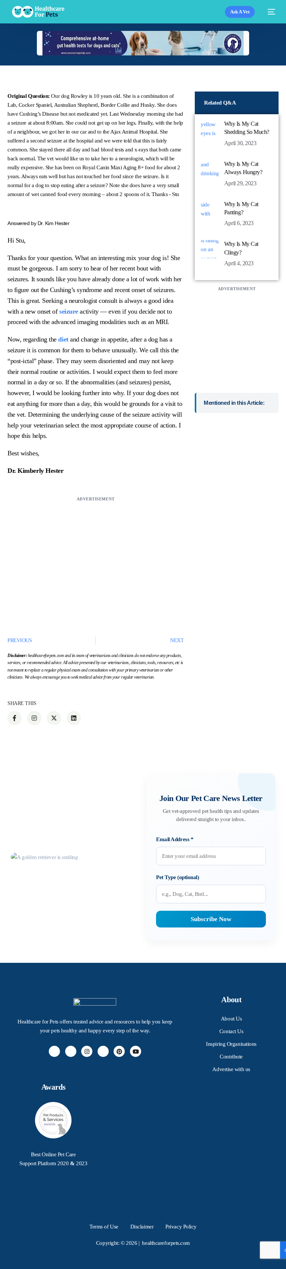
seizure (68, 311)
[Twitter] (70, 1051)
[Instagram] (86, 1051)
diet (63, 339)
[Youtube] (135, 1051)
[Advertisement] (95, 555)
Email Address (174, 839)
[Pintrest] (119, 1051)
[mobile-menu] (268, 11)
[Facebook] (54, 1051)
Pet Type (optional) (177, 877)
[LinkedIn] (103, 1051)
